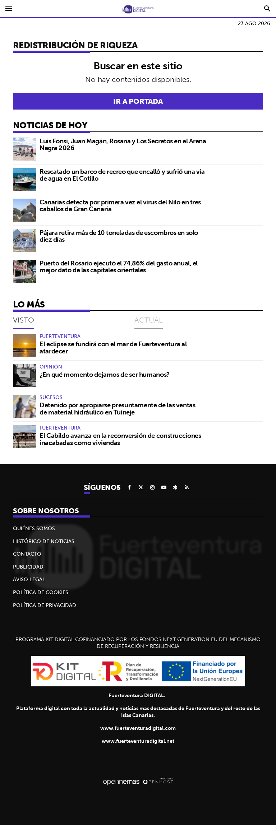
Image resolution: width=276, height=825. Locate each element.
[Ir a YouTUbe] (164, 487)
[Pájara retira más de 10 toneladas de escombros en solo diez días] (24, 240)
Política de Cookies (40, 592)
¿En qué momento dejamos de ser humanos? (105, 374)
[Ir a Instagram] (152, 487)
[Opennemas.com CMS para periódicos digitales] (138, 781)
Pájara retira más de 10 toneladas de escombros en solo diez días (119, 236)
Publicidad (28, 566)
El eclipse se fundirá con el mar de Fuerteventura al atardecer (113, 347)
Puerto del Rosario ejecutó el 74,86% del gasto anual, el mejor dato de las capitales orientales (119, 267)
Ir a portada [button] (138, 101)
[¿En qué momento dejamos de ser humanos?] (24, 375)
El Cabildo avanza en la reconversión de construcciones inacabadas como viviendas (120, 439)
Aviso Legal (29, 579)
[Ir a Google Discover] (175, 487)
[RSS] (187, 487)
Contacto (27, 554)
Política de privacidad (44, 605)
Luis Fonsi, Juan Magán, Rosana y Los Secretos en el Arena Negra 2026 (123, 144)
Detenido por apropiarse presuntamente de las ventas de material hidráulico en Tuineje (118, 408)
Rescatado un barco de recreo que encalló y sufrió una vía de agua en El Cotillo (122, 175)
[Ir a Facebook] (129, 487)
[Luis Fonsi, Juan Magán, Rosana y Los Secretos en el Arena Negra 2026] (24, 149)
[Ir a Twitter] (141, 487)
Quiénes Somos (34, 528)
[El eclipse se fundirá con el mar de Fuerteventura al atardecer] (24, 345)
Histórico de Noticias (43, 541)
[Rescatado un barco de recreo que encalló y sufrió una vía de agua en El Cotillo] (24, 179)
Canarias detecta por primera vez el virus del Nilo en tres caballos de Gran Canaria (120, 205)
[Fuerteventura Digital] (138, 9)
